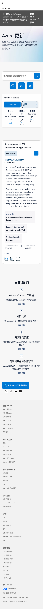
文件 (4, 518)
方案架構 (5, 480)
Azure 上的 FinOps (8, 458)
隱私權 (15, 598)
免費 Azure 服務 (7, 450)
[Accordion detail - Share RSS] (12, 259)
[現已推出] (32, 120)
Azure (5, 8)
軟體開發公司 (7, 499)
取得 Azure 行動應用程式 (17, 385)
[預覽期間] (22, 123)
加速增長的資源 (7, 477)
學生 (4, 529)
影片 (4, 540)
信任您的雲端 (7, 424)
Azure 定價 (6, 447)
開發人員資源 (7, 525)
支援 (4, 484)
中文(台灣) (9, 585)
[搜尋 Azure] (2, 3)
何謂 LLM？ (6, 570)
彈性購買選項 (7, 454)
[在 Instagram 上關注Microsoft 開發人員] (11, 391)
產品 (4, 443)
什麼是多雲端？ (7, 555)
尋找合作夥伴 (7, 507)
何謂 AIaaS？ (7, 567)
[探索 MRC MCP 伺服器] (30, 85)
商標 (27, 598)
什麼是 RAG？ (7, 578)
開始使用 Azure (7, 413)
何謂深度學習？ (7, 563)
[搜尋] (37, 76)
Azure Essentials (8, 428)
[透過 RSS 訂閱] (21, 85)
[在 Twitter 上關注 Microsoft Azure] (6, 391)
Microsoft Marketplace (10, 503)
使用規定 (21, 598)
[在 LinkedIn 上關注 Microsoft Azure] (15, 391)
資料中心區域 (7, 420)
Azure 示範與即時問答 (9, 488)
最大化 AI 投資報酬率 (9, 462)
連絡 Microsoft (7, 598)
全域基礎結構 (7, 417)
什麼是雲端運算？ (8, 551)
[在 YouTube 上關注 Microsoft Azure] (20, 391)
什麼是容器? (6, 574)
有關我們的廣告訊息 (9, 601)
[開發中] (10, 123)
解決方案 (5, 473)
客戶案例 (5, 432)
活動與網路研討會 (8, 533)
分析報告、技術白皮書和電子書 (12, 537)
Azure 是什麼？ (7, 409)
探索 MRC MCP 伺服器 (33, 18)
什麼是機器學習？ (8, 559)
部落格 (5, 521)
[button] (13, 85)
